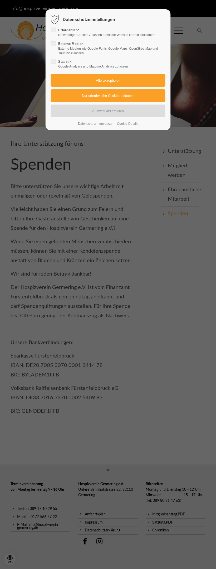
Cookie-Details (127, 124)
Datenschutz (87, 124)
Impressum (106, 124)
